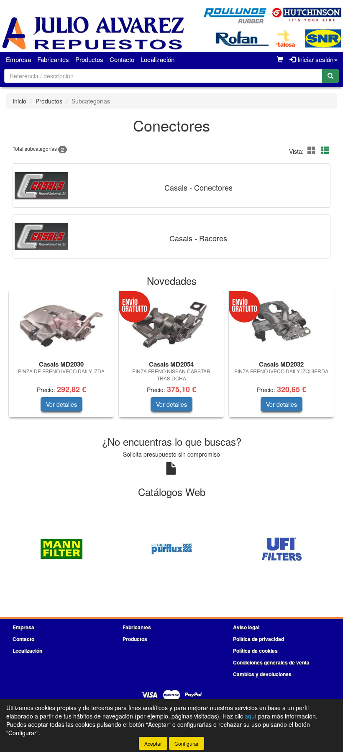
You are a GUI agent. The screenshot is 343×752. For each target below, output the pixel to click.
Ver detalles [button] (61, 404)
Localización (157, 59)
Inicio (19, 101)
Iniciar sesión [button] (314, 59)
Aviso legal (246, 627)
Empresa (18, 59)
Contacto (122, 59)
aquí (250, 716)
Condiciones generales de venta (271, 662)
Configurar (186, 743)
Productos (89, 59)
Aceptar (153, 743)
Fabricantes (53, 59)
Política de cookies (255, 650)
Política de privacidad (258, 639)
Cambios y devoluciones (262, 674)
